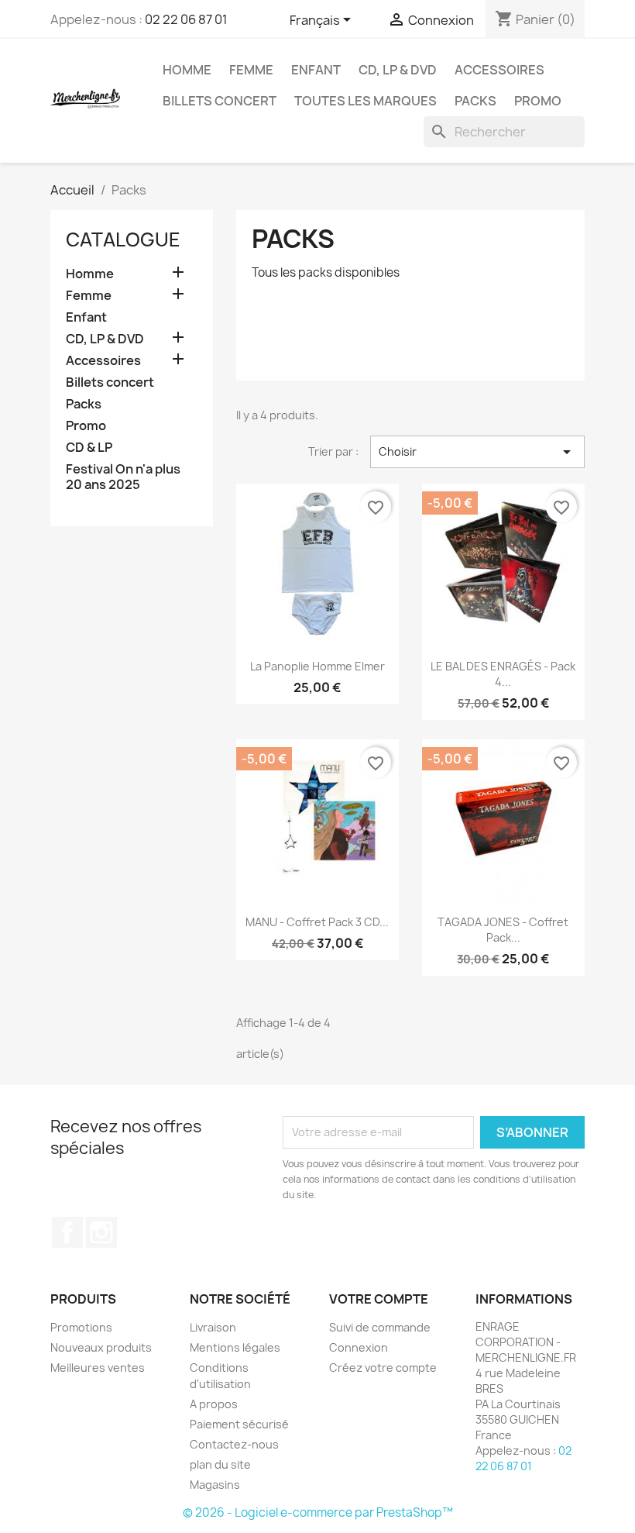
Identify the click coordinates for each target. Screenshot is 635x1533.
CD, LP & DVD (398, 69)
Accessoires (499, 69)
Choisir (477, 452)
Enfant (316, 69)
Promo (537, 100)
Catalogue (123, 239)
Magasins (215, 1484)
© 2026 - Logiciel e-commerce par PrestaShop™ (318, 1512)
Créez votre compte (383, 1367)
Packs (475, 100)
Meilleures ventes (97, 1367)
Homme (187, 69)
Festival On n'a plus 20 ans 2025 (123, 477)
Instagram (101, 1232)
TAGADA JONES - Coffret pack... (503, 930)
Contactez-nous (234, 1444)
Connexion (358, 1347)
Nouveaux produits (101, 1347)
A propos (214, 1404)
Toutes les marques (365, 100)
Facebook (67, 1232)
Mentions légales (235, 1347)
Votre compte (378, 1298)
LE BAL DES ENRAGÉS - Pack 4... (503, 674)
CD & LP (89, 447)
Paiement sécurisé (239, 1424)
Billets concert (219, 100)
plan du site (220, 1464)
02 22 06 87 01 (186, 19)
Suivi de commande (380, 1327)
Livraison (213, 1327)
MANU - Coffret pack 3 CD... (317, 922)
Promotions (81, 1327)
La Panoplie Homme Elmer (317, 666)
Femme (251, 69)
